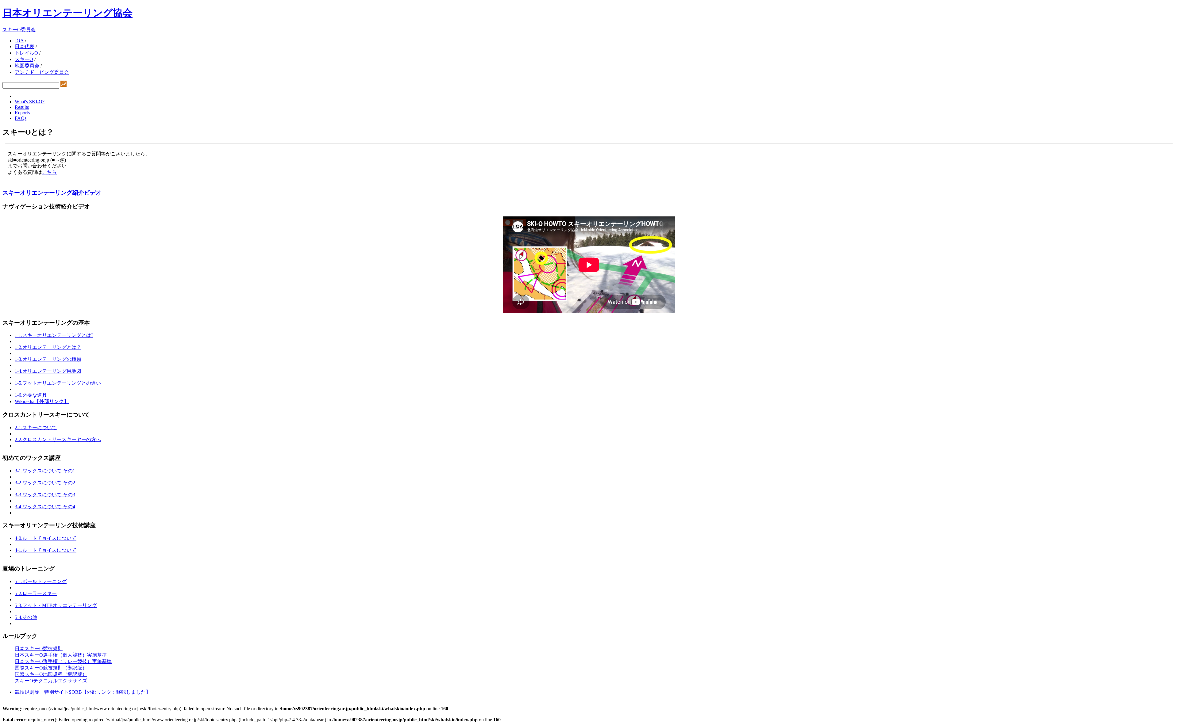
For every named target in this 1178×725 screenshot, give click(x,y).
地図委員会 (27, 65)
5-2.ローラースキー (36, 593)
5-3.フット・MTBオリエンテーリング (56, 605)
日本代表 (24, 46)
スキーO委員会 (19, 29)
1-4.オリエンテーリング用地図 (48, 371)
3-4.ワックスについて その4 (45, 506)
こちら (49, 172)
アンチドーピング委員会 (42, 72)
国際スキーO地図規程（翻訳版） (51, 674)
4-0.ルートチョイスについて (45, 538)
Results (22, 107)
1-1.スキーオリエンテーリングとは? (54, 335)
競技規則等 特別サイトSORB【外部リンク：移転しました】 (83, 692)
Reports (22, 112)
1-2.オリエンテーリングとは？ (48, 347)
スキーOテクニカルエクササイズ (51, 680)
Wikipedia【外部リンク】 (42, 401)
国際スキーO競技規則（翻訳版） (51, 667)
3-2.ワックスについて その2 (45, 482)
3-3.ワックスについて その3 (45, 494)
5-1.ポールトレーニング (41, 581)
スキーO (24, 59)
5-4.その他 (26, 617)
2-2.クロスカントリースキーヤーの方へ (58, 439)
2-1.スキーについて (36, 427)
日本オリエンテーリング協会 (67, 12)
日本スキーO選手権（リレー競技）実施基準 (63, 661)
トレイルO (26, 52)
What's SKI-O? (29, 101)
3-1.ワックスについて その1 (45, 470)
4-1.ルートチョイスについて (45, 550)
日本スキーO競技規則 (39, 648)
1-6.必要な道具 (31, 395)
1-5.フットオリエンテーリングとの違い (58, 383)
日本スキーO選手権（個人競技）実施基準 (61, 655)
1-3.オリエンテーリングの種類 (48, 359)
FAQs (20, 118)
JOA (19, 40)
